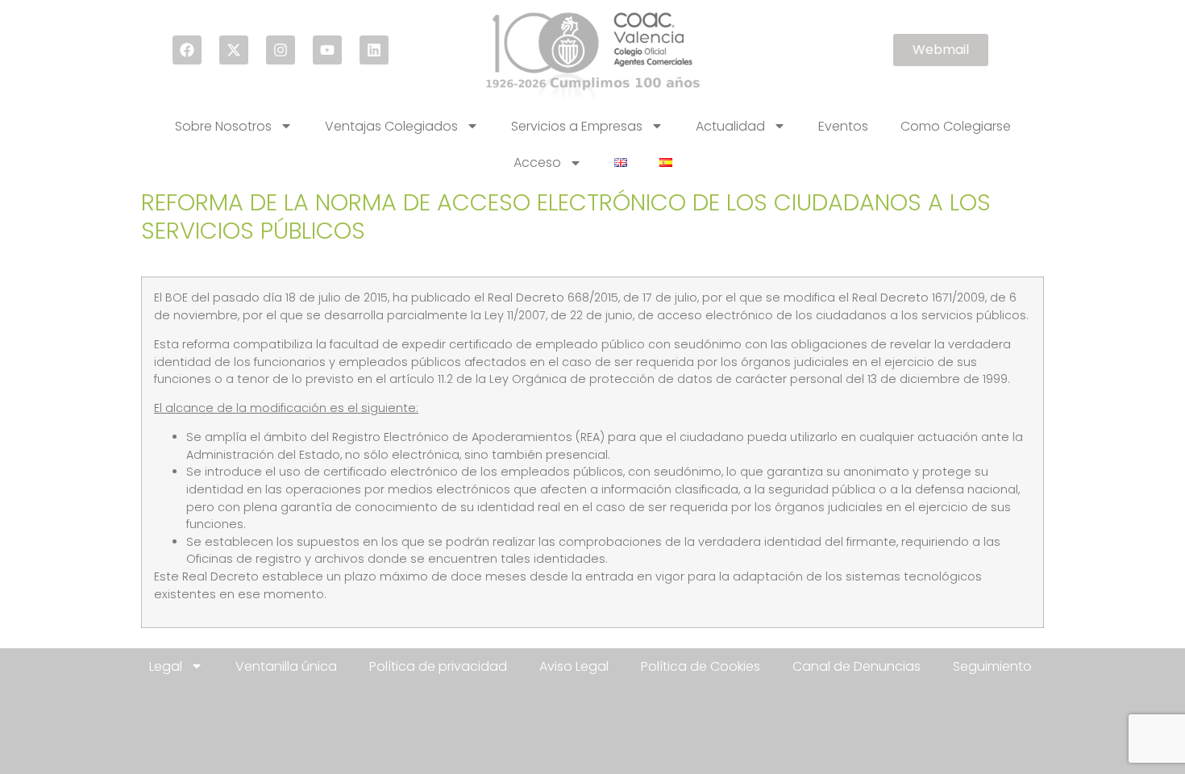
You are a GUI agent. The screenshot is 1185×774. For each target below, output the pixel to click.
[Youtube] (327, 49)
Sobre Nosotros (223, 126)
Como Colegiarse (955, 126)
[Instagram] (280, 49)
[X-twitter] (233, 49)
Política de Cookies (700, 666)
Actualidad (730, 126)
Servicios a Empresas (576, 126)
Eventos (843, 126)
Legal (165, 666)
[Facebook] (187, 49)
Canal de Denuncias (856, 666)
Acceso (537, 162)
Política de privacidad (438, 666)
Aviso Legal (574, 666)
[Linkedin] (374, 49)
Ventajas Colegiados (391, 126)
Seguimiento (992, 666)
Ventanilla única (286, 666)
